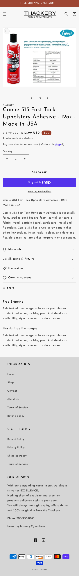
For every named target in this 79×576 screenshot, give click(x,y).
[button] (5, 14)
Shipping (7, 138)
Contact (12, 390)
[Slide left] (31, 98)
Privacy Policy (16, 447)
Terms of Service (17, 407)
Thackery (43, 569)
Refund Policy (15, 439)
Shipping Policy (17, 455)
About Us (13, 399)
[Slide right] (48, 98)
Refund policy (15, 416)
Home (11, 374)
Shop (10, 382)
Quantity (7, 151)
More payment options (39, 191)
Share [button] (10, 287)
